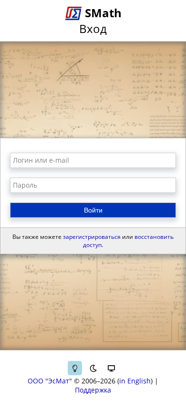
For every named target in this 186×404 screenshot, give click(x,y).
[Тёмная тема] (93, 368)
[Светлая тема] (75, 368)
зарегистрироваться (92, 237)
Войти (93, 210)
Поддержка (93, 389)
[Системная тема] (111, 368)
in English (135, 380)
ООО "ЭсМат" (50, 380)
